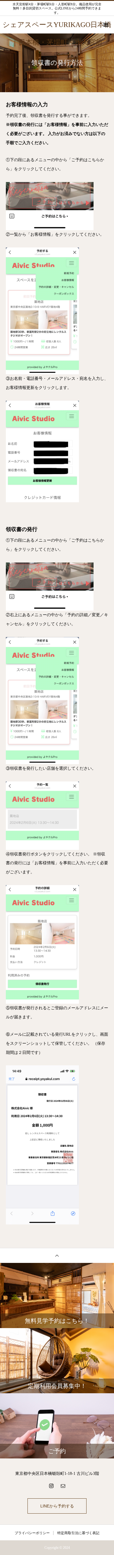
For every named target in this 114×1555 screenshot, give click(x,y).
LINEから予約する (57, 1506)
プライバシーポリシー (32, 1533)
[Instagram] (51, 1486)
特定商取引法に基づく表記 (78, 1533)
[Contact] (63, 1486)
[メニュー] (105, 24)
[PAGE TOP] (57, 1255)
